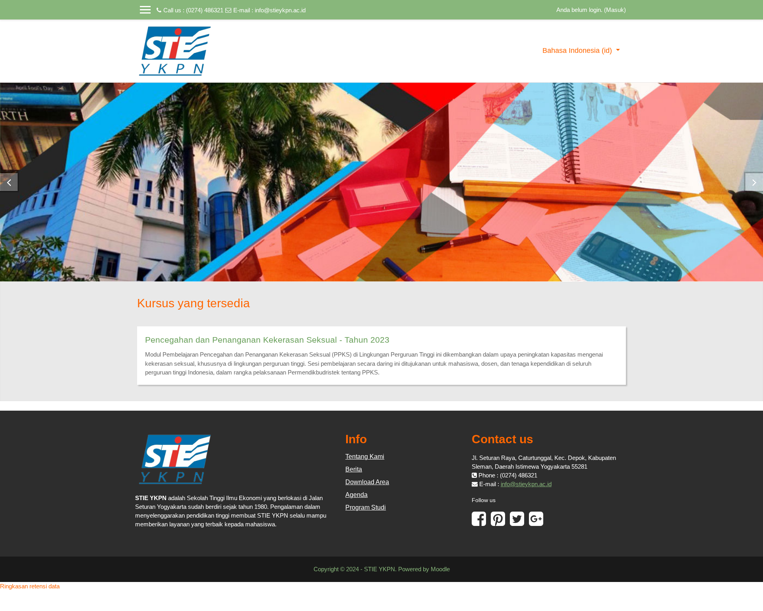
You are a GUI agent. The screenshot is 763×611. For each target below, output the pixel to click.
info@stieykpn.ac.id (280, 10)
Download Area (367, 482)
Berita (353, 469)
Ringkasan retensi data (30, 586)
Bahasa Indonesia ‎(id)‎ (578, 50)
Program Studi (365, 507)
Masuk (615, 9)
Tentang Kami (364, 456)
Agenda (356, 494)
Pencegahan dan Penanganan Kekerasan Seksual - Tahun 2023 (267, 339)
